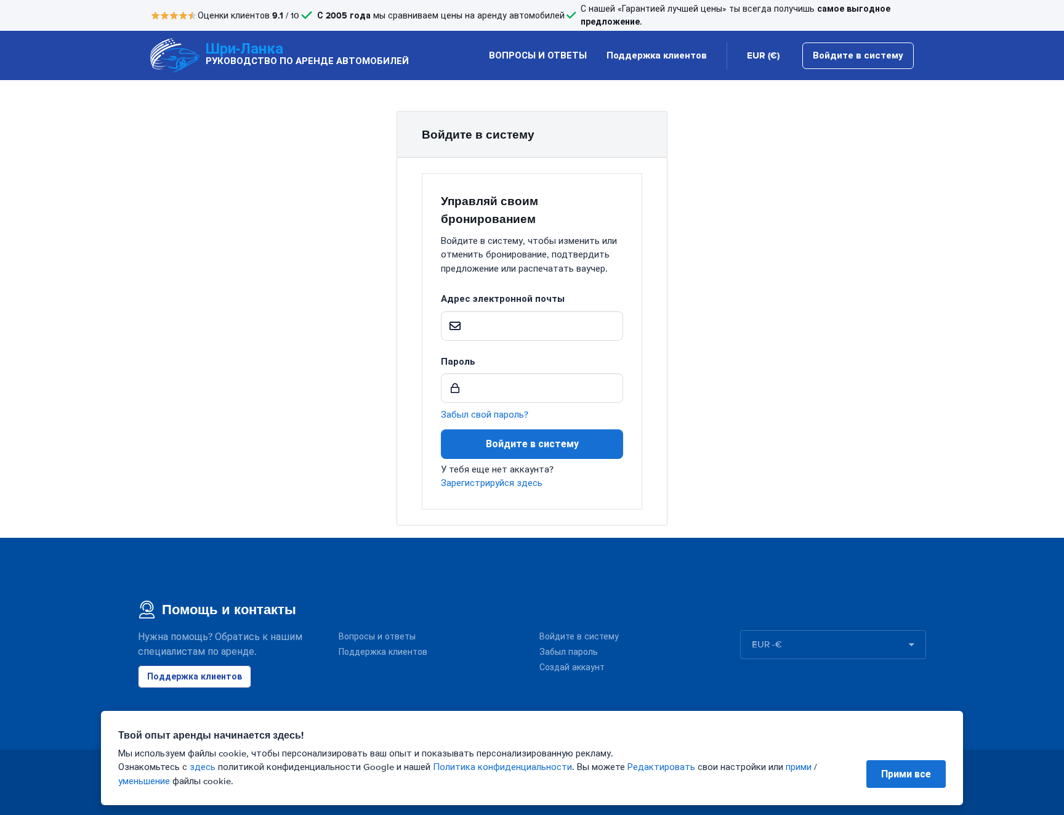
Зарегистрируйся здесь (491, 483)
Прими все (906, 774)
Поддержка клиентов (657, 55)
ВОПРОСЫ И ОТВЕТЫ (538, 55)
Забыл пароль (568, 652)
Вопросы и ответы (377, 636)
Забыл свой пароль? (484, 414)
